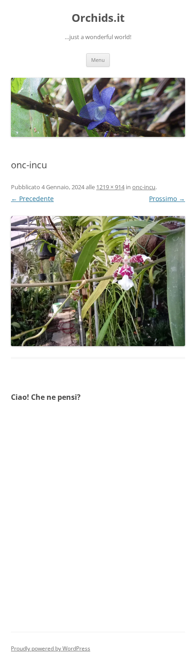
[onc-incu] (98, 281)
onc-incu (143, 187)
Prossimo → (167, 198)
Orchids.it (98, 18)
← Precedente (32, 198)
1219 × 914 (110, 187)
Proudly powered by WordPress (50, 648)
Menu (98, 59)
